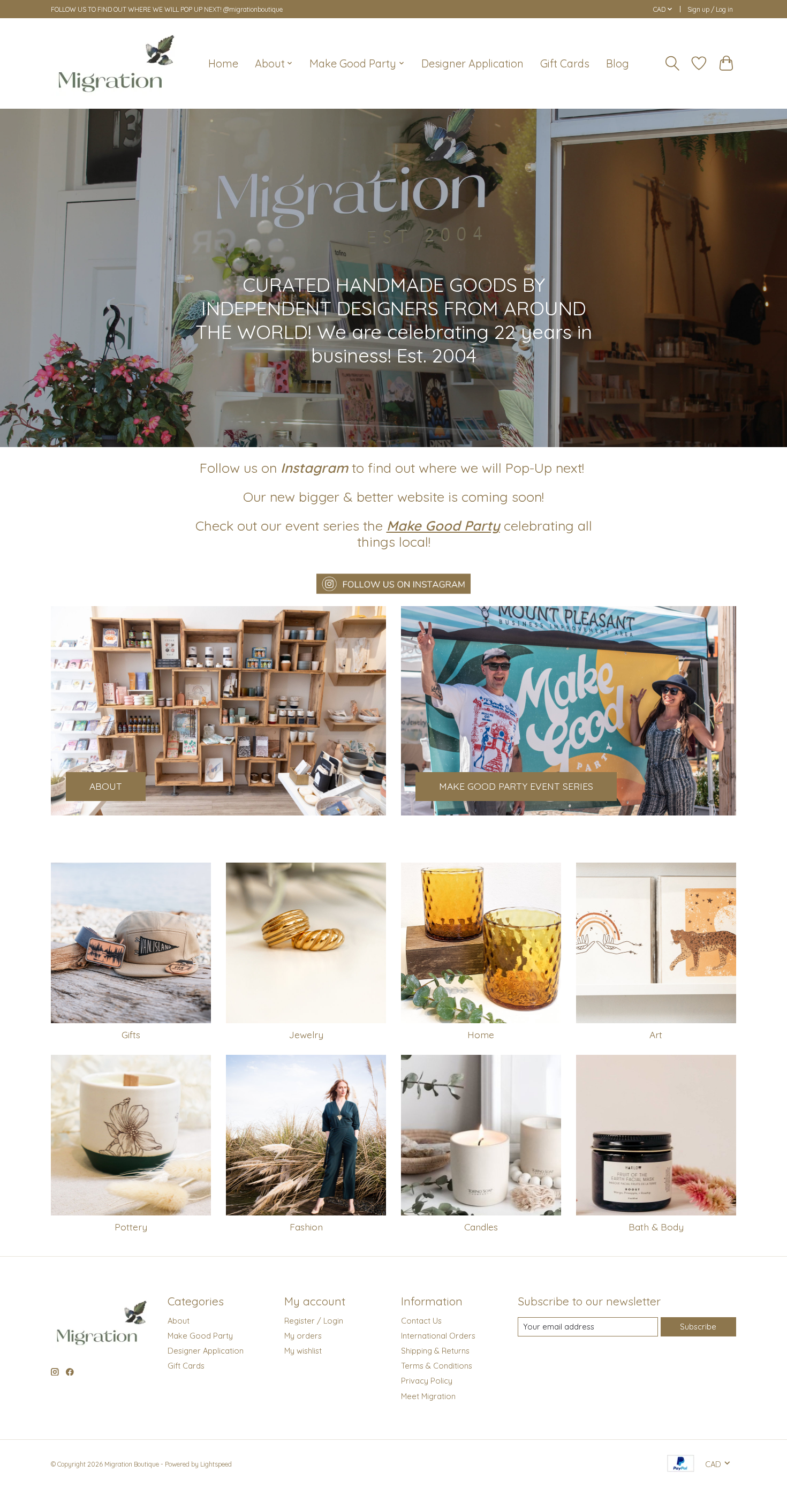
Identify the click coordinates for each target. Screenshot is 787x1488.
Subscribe (698, 1326)
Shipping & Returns (435, 1351)
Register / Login (313, 1321)
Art (655, 1034)
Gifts (131, 1034)
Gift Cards (564, 63)
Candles (481, 1227)
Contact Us (421, 1321)
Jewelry (306, 1034)
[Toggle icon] (672, 63)
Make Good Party (200, 1336)
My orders (303, 1336)
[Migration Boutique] (116, 63)
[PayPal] (680, 1464)
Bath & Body (656, 1227)
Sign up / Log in (710, 9)
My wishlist (303, 1351)
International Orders (438, 1336)
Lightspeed (216, 1464)
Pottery (131, 1227)
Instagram (314, 467)
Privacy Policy (426, 1381)
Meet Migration (428, 1396)
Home (223, 63)
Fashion (306, 1227)
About (179, 1321)
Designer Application (472, 63)
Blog (617, 63)
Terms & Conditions (436, 1366)
